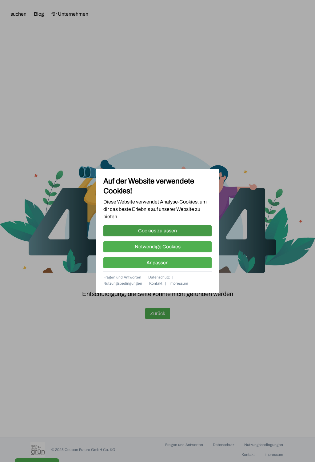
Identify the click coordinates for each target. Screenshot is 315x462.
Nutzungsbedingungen (122, 283)
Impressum (178, 283)
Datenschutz (159, 277)
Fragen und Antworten (122, 277)
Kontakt (155, 283)
